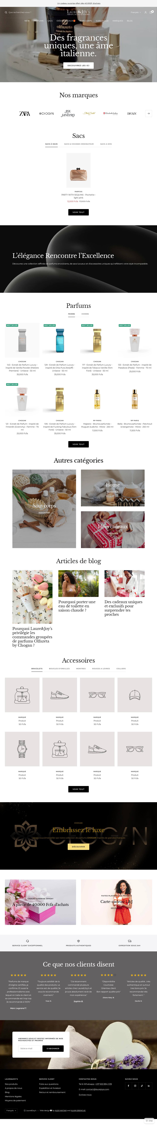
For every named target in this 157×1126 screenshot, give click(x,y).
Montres (81, 669)
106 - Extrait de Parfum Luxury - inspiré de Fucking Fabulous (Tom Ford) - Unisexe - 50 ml (59, 427)
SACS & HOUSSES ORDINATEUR (79, 144)
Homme (85, 314)
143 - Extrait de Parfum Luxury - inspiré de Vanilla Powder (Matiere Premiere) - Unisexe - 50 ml (22, 368)
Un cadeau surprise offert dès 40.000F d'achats (78, 3)
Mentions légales (13, 1096)
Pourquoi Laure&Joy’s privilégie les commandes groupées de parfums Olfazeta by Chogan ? (32, 637)
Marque (22, 717)
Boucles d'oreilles (59, 669)
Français (134, 12)
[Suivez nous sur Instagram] (135, 1085)
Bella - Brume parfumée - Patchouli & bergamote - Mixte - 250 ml (135, 425)
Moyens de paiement (15, 1100)
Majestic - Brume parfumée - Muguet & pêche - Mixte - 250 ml (97, 425)
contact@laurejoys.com (97, 1089)
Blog (7, 1092)
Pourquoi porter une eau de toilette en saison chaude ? (76, 606)
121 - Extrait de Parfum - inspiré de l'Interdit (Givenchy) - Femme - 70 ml (22, 427)
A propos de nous (13, 1088)
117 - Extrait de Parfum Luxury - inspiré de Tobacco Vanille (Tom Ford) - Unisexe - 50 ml (97, 368)
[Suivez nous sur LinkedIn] (148, 1085)
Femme (71, 314)
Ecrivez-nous (85, 1095)
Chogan (22, 361)
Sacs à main (51, 144)
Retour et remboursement (52, 1092)
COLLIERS (121, 669)
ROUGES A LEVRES (101, 669)
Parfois (78, 192)
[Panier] (151, 12)
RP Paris (97, 420)
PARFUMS (39, 21)
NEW (27, 21)
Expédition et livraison (50, 1088)
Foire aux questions (48, 1084)
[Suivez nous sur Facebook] (128, 1085)
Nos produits (11, 1084)
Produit (22, 721)
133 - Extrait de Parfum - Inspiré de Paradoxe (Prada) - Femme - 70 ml (134, 366)
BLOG (130, 21)
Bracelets (36, 669)
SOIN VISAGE (102, 21)
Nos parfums (78, 65)
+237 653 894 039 (103, 1084)
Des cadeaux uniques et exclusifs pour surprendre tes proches (124, 608)
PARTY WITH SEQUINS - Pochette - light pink (78, 196)
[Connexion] (145, 12)
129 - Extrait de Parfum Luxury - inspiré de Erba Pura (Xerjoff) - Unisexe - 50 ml (60, 368)
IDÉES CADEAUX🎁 (66, 21)
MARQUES (118, 21)
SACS (50, 21)
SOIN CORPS (85, 21)
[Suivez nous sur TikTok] (142, 1085)
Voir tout (79, 212)
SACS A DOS (106, 144)
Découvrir (78, 847)
